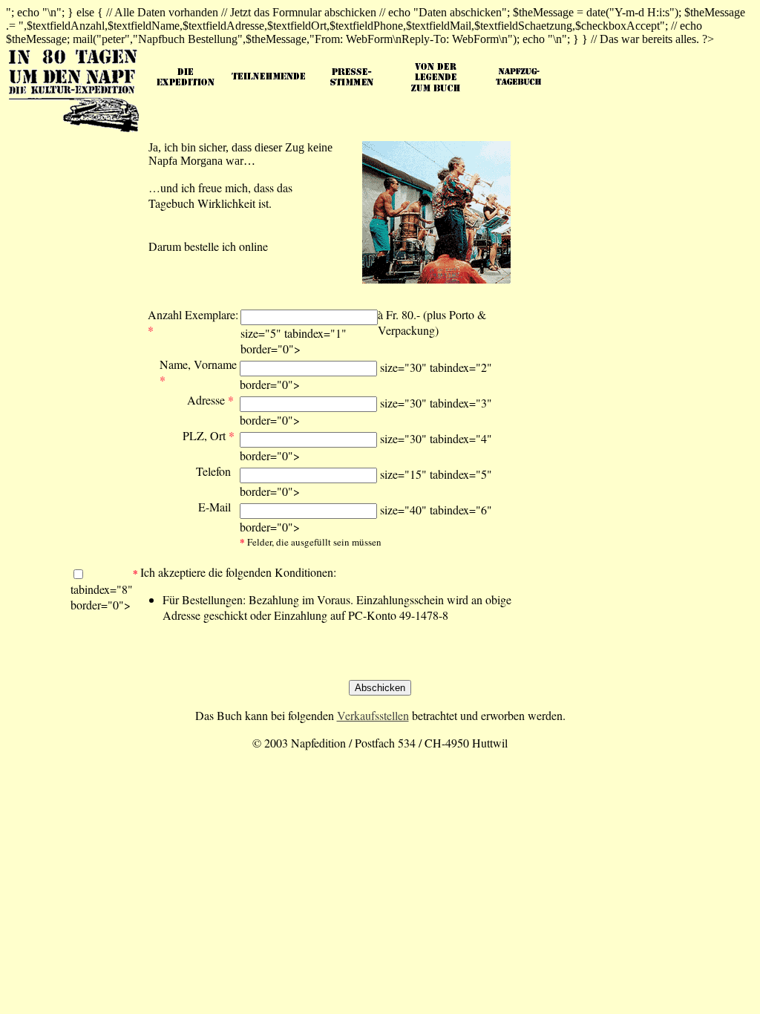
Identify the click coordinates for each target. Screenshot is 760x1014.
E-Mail (214, 506)
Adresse (210, 400)
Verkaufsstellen (373, 715)
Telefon (213, 471)
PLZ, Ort (209, 435)
